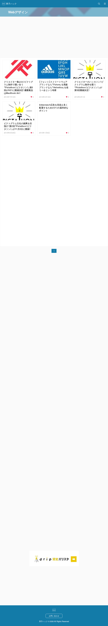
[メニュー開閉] (104, 3)
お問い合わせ (54, 616)
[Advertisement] (54, 155)
